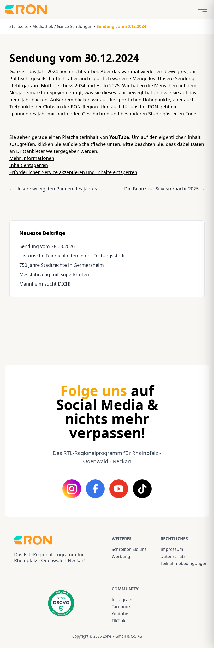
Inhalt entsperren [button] (28, 165)
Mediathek (42, 26)
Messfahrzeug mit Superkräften (54, 274)
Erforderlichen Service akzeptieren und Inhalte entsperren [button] (73, 172)
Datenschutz (172, 556)
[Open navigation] (202, 9)
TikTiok (118, 621)
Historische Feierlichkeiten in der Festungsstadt (72, 255)
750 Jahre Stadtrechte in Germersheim (61, 265)
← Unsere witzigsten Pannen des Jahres (53, 189)
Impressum (171, 549)
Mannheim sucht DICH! (44, 284)
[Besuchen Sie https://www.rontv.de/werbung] (107, 326)
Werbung (121, 556)
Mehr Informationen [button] (31, 158)
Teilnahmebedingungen (180, 563)
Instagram (122, 599)
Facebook (121, 606)
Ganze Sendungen (75, 26)
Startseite (18, 26)
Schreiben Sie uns (129, 549)
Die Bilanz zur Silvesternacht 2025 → (164, 189)
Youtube (120, 613)
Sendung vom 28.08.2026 (47, 246)
